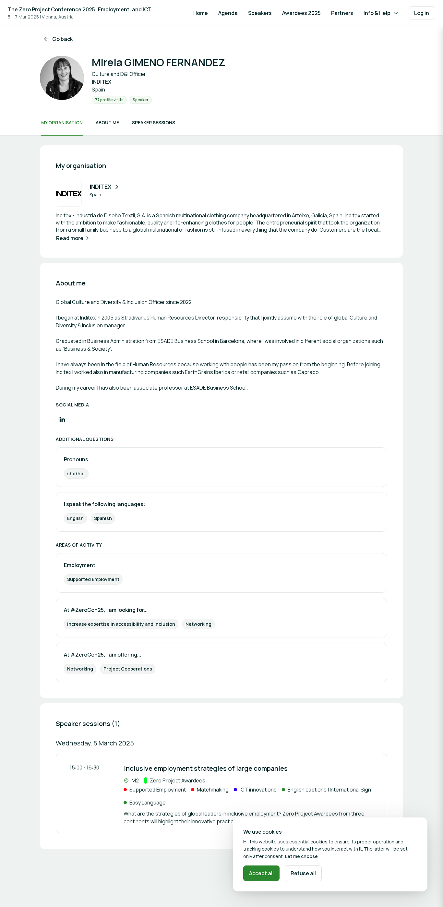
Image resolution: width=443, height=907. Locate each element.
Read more (69, 238)
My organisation (62, 122)
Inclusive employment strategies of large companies (206, 768)
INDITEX (101, 186)
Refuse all (303, 873)
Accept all (261, 873)
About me (107, 122)
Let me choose (301, 856)
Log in (421, 13)
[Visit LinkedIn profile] (62, 419)
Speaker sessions (153, 122)
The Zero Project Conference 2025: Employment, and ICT (79, 9)
